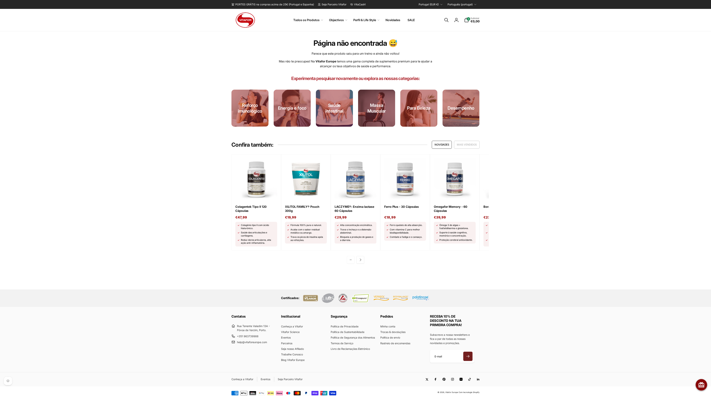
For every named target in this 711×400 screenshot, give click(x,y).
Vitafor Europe (451, 392)
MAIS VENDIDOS (467, 144)
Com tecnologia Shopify (469, 392)
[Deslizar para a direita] (360, 260)
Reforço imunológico (250, 108)
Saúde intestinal (334, 108)
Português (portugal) (460, 4)
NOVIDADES (442, 144)
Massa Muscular (376, 108)
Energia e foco (292, 108)
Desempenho (461, 108)
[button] (308, 20)
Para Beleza (418, 108)
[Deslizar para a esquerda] (351, 260)
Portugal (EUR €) (429, 4)
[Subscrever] (468, 356)
